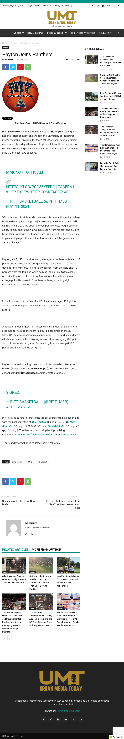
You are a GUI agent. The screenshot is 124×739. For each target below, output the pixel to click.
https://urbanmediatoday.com (37, 527)
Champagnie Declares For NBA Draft (18, 503)
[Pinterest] (20, 67)
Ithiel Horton (38, 421)
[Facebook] (92, 5)
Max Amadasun (66, 434)
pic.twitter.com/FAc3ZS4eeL (44, 192)
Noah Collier (45, 434)
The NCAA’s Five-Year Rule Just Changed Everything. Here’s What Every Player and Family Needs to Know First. (68, 619)
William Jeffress (26, 434)
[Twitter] (114, 5)
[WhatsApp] (28, 67)
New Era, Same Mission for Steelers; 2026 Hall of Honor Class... (110, 96)
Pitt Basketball (43, 462)
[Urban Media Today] (62, 18)
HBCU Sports (35, 33)
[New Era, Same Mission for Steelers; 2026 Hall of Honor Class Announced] (68, 565)
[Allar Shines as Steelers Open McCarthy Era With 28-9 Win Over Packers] (14, 565)
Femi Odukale (56, 426)
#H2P (11, 192)
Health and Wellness (82, 33)
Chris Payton (17, 462)
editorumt (9, 59)
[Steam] (108, 5)
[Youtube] (119, 5)
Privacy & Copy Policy (63, 5)
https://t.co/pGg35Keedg (30, 187)
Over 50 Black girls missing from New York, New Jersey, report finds (63, 504)
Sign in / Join (34, 5)
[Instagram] (98, 5)
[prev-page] (4, 638)
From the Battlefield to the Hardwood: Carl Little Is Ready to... (111, 166)
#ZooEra (63, 187)
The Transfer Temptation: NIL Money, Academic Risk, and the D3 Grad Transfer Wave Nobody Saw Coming (40, 619)
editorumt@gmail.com (68, 710)
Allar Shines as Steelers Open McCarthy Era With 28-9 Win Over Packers (14, 579)
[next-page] (9, 638)
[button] (118, 32)
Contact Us (46, 5)
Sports (17, 33)
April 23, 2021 (19, 407)
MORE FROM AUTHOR (46, 549)
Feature (104, 33)
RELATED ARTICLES (15, 549)
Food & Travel (55, 33)
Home (5, 43)
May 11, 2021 (17, 206)
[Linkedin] (103, 5)
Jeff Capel (30, 462)
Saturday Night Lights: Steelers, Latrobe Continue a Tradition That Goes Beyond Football (40, 582)
